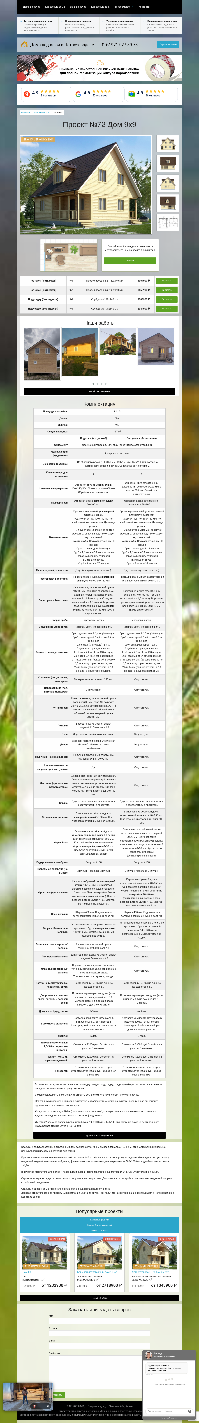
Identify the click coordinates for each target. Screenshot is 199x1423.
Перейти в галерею (99, 391)
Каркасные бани (100, 6)
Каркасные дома (55, 6)
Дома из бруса (31, 6)
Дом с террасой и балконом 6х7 (150, 1272)
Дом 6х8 (27, 1272)
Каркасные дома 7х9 (99, 1220)
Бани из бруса (78, 6)
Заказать (167, 280)
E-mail (52, 1340)
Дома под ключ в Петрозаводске (61, 44)
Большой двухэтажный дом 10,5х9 (97, 1272)
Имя (51, 1316)
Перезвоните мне (168, 44)
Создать (130, 260)
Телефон (53, 1328)
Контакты (144, 6)
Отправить (56, 1395)
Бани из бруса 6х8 (99, 1230)
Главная (25, 112)
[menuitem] (32, 7)
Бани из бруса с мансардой (99, 1225)
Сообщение (54, 1353)
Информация (122, 6)
